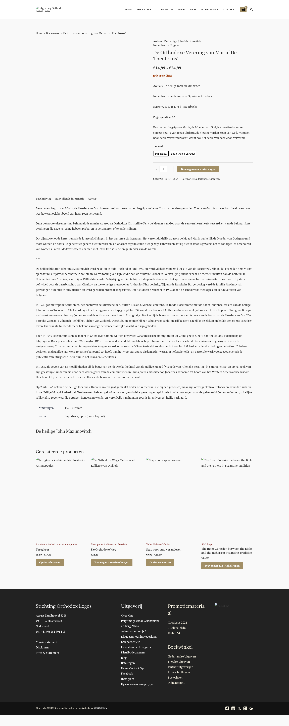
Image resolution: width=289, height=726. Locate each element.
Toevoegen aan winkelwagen (198, 169)
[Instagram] (233, 708)
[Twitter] (239, 708)
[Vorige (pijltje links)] (3, 724)
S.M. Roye (206, 544)
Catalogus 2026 (177, 622)
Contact (228, 9)
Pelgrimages (209, 9)
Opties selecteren (49, 562)
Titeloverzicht (177, 628)
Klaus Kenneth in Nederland (139, 636)
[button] (251, 9)
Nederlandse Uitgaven (167, 45)
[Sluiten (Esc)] (25, 719)
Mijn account (176, 683)
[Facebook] (227, 708)
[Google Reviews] (251, 708)
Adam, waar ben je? (133, 631)
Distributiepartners (133, 652)
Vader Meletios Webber (158, 544)
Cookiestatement (46, 642)
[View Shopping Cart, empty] (243, 9)
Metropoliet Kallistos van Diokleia (109, 544)
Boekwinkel (145, 9)
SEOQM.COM (101, 707)
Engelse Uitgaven (179, 661)
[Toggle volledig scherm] (10, 719)
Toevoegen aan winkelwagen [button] (111, 562)
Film (193, 9)
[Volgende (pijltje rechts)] (10, 724)
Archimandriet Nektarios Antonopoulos (56, 544)
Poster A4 (174, 633)
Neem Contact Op (132, 668)
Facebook (127, 673)
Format (158, 146)
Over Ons (167, 9)
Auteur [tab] (92, 198)
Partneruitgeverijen (180, 667)
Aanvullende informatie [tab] (69, 198)
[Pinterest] (245, 708)
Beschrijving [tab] (44, 198)
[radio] (161, 153)
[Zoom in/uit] (3, 719)
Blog (181, 9)
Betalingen (128, 663)
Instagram (127, 679)
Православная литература (137, 684)
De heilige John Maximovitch (182, 41)
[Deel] (18, 719)
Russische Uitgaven (180, 672)
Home (128, 9)
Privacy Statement (47, 653)
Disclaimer (43, 647)
